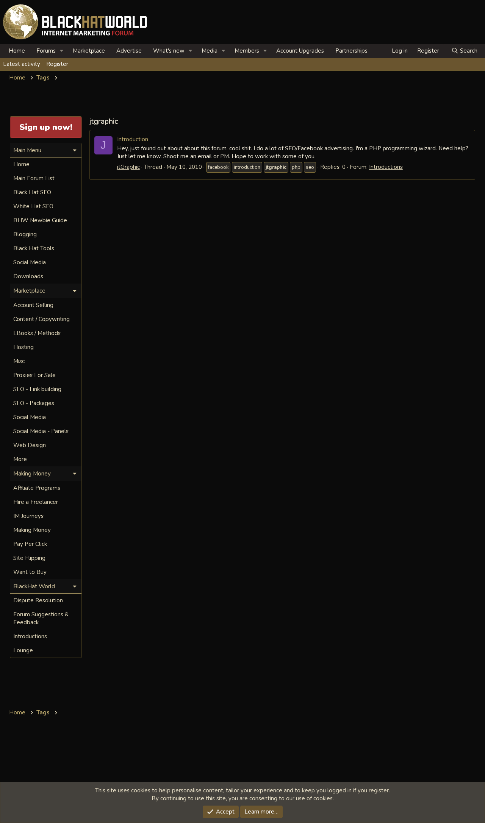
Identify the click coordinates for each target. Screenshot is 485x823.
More (20, 459)
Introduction (132, 139)
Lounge (23, 650)
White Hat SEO (33, 206)
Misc (19, 361)
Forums (46, 51)
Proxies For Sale (34, 375)
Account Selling (33, 305)
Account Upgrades (300, 51)
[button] (61, 51)
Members (247, 51)
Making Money (32, 530)
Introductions (386, 167)
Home (17, 51)
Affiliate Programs (36, 488)
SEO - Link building (37, 389)
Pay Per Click (30, 544)
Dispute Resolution (38, 600)
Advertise (129, 51)
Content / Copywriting (41, 319)
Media (209, 51)
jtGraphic (128, 167)
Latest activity (21, 64)
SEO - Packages (33, 403)
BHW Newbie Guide (40, 220)
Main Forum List (34, 178)
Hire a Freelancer (35, 502)
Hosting (23, 347)
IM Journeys (28, 516)
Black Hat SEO (32, 192)
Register (57, 64)
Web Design (29, 445)
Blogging (25, 234)
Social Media (29, 262)
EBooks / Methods (37, 333)
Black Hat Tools (33, 248)
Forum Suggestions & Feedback (41, 618)
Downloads (28, 276)
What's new (169, 51)
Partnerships (351, 51)
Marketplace (89, 51)
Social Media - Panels (41, 431)
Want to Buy (30, 572)
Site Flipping (29, 558)
